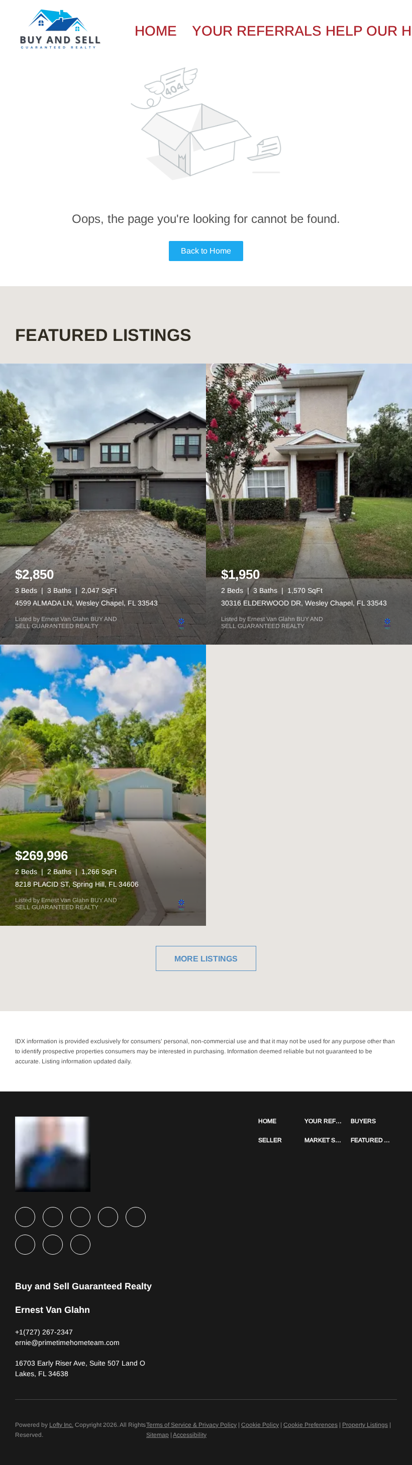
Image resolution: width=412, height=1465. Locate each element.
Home (156, 31)
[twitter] (80, 1217)
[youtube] (25, 1245)
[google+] (80, 1245)
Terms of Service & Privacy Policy (191, 1424)
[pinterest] (53, 1245)
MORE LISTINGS (206, 958)
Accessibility (190, 1434)
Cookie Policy (260, 1424)
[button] (281, 1121)
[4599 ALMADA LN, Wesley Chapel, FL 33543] (103, 504)
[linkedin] (53, 1217)
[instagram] (136, 1217)
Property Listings (365, 1424)
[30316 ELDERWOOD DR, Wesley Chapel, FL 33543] (309, 504)
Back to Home (206, 251)
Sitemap (157, 1434)
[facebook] (25, 1217)
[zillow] (108, 1217)
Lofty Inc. (61, 1424)
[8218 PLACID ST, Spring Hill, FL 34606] (103, 785)
